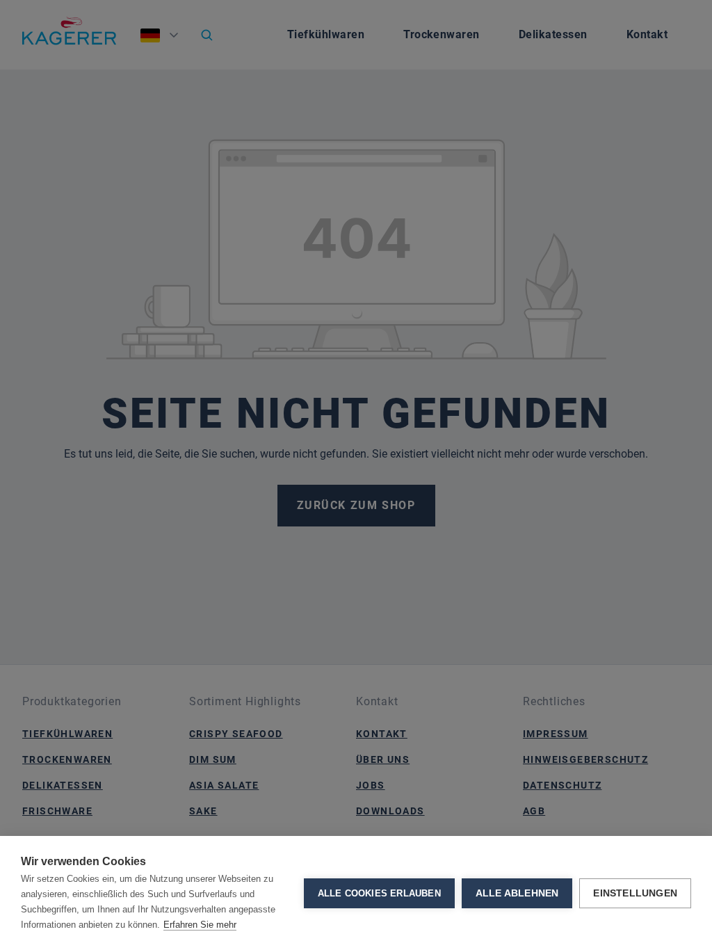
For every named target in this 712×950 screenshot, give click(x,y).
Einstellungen (635, 893)
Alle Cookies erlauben (379, 893)
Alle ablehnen (517, 893)
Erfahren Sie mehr (199, 924)
